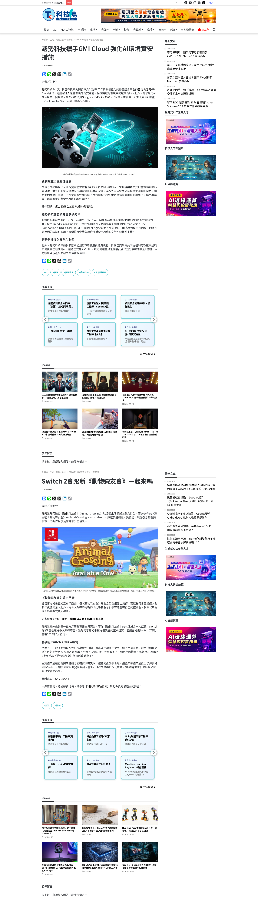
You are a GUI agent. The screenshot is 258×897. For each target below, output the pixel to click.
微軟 (107, 97)
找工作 (205, 29)
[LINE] (199, 2)
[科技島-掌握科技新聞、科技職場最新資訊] (60, 14)
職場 (149, 29)
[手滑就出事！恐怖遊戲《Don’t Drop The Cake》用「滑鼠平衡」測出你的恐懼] (140, 419)
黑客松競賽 (187, 29)
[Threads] (203, 2)
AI (69, 93)
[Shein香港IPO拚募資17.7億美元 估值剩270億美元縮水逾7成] (100, 419)
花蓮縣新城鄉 (132, 300)
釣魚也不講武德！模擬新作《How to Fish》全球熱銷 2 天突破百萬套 (59, 433)
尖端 (104, 29)
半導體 (82, 29)
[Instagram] (194, 2)
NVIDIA (98, 97)
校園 (161, 29)
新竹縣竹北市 (55, 327)
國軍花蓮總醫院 (132, 311)
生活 (92, 29)
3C (54, 29)
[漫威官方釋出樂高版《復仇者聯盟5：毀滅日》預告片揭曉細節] (100, 382)
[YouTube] (190, 2)
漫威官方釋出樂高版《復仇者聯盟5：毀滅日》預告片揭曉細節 (99, 396)
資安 (58, 39)
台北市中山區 (93, 327)
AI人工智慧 (67, 29)
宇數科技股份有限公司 (97, 338)
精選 (46, 29)
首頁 (46, 39)
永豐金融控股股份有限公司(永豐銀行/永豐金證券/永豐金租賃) (137, 341)
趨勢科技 (47, 89)
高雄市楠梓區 (93, 300)
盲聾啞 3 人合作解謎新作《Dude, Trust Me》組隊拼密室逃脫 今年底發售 (139, 397)
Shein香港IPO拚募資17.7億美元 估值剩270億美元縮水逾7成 (99, 433)
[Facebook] (185, 2)
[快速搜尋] (214, 29)
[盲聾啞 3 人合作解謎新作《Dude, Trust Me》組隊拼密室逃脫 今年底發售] (140, 382)
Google (86, 97)
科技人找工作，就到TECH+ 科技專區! (96, 2)
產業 (115, 29)
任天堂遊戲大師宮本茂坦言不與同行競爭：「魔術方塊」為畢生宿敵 (59, 396)
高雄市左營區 (55, 300)
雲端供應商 (144, 89)
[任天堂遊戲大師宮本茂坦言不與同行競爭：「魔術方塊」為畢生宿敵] (59, 382)
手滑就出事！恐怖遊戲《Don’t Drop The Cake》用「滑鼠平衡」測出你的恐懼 (140, 434)
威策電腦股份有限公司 (58, 311)
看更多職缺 (147, 354)
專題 (172, 29)
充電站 (137, 29)
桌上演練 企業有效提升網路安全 (74, 206)
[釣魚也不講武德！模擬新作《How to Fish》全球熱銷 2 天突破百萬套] (59, 419)
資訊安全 (69, 272)
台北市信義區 (132, 327)
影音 (126, 29)
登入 (211, 2)
